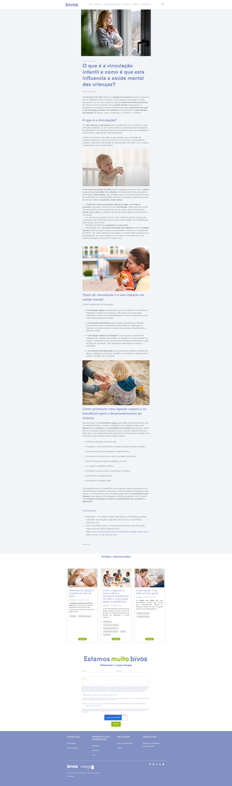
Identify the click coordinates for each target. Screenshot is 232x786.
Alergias (73, 616)
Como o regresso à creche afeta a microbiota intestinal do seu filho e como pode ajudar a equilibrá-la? (116, 596)
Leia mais (82, 639)
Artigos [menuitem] (119, 748)
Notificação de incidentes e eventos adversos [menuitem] (151, 745)
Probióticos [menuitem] (96, 746)
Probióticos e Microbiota (112, 4)
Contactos (135, 4)
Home (91, 4)
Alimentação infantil (110, 631)
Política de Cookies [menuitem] (80, 773)
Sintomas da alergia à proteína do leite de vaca (81, 593)
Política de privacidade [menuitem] (92, 773)
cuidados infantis (143, 617)
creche (122, 631)
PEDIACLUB (146, 4)
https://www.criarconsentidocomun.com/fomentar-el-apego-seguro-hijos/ (117, 532)
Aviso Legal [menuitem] (70, 773)
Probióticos (107, 622)
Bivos (84, 91)
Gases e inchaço (143, 613)
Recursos (126, 4)
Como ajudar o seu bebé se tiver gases (147, 592)
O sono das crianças (110, 625)
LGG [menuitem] (93, 755)
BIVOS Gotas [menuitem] (71, 743)
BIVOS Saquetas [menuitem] (72, 748)
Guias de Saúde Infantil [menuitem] (124, 743)
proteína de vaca (85, 616)
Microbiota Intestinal (110, 628)
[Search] (163, 4)
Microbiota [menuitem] (95, 750)
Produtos (98, 4)
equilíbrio (106, 635)
